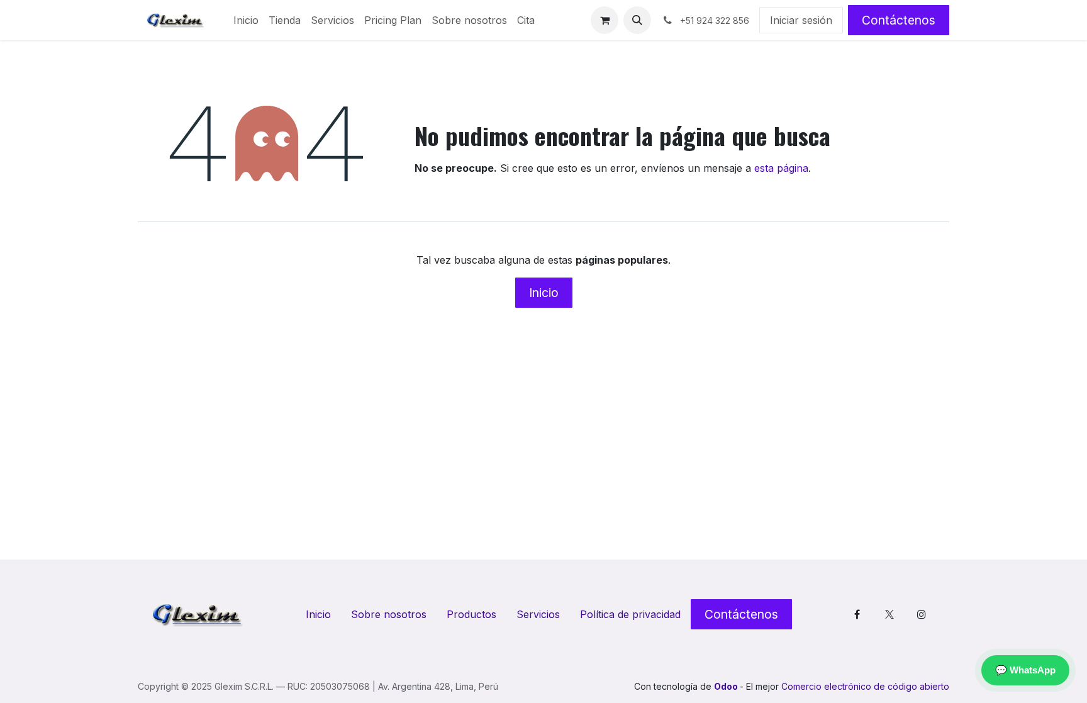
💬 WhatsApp (1025, 670)
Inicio (544, 292)
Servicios (538, 614)
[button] (637, 20)
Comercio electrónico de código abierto (865, 686)
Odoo (727, 686)
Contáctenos (898, 20)
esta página (781, 168)
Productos (471, 614)
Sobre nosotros (388, 614)
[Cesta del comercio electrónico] (604, 20)
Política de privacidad (630, 614)
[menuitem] (246, 20)
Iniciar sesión (801, 20)
